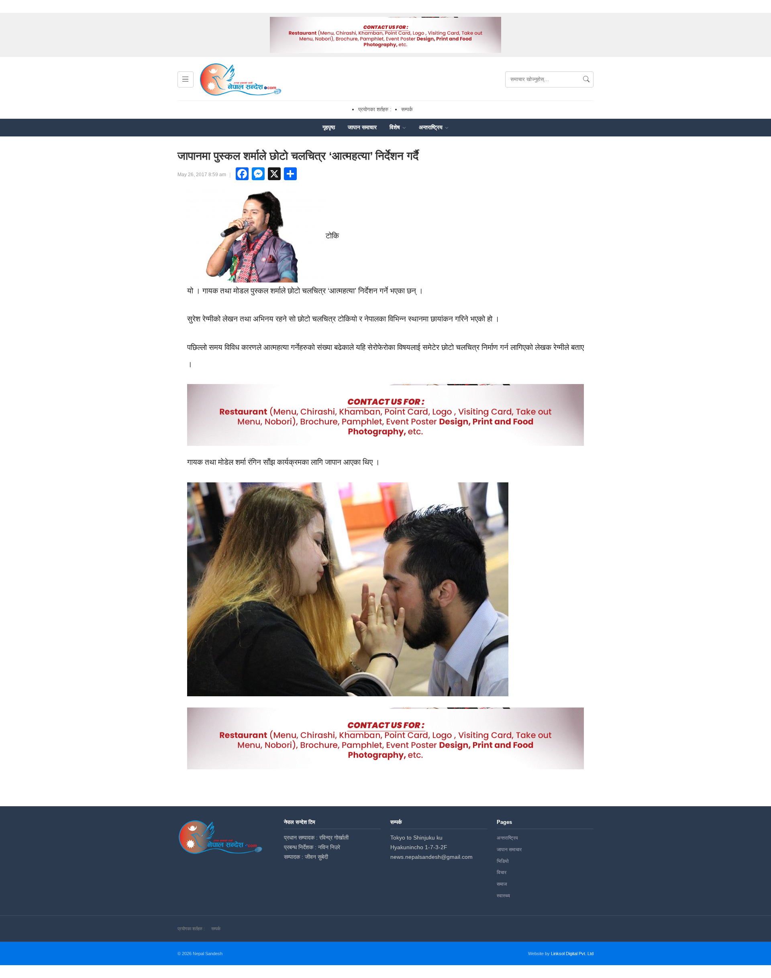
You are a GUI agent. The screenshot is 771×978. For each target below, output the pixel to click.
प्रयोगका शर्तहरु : (375, 109)
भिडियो (503, 861)
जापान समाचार (362, 127)
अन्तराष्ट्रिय (431, 127)
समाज (502, 884)
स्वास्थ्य (503, 896)
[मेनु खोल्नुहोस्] (185, 79)
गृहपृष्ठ (328, 127)
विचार (501, 872)
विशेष (396, 127)
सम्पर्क (407, 109)
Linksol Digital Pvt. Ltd (572, 953)
